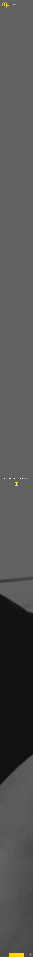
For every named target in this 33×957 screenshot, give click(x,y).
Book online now (16, 955)
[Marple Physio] (9, 5)
